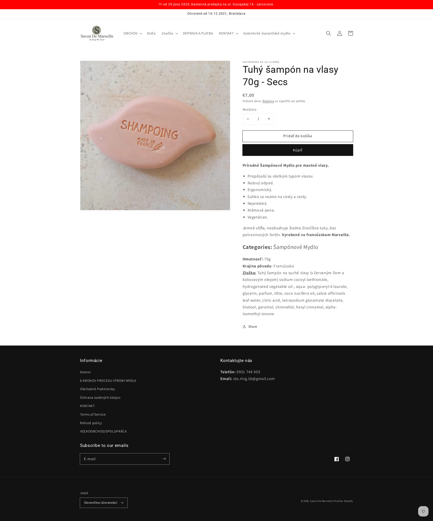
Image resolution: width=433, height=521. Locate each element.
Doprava (268, 101)
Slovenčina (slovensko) (100, 502)
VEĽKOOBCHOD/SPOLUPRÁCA (103, 431)
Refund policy (91, 423)
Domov (85, 372)
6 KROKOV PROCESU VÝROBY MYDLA (108, 380)
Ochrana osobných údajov (100, 397)
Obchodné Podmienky (97, 389)
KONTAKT (87, 405)
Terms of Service (93, 414)
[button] (132, 33)
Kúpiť (298, 150)
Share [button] (252, 326)
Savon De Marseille (321, 501)
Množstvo (250, 109)
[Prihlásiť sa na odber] (164, 458)
